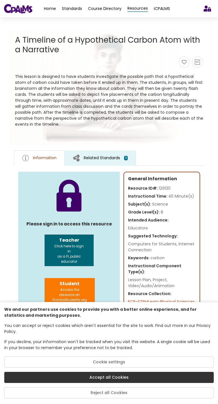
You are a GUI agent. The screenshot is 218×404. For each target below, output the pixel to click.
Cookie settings (109, 362)
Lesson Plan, (140, 280)
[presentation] (100, 157)
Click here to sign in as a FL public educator (69, 250)
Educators (138, 228)
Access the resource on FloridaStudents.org (70, 291)
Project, (160, 280)
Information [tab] (44, 158)
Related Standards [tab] (105, 158)
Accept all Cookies (109, 377)
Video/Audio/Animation (151, 286)
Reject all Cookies (109, 392)
